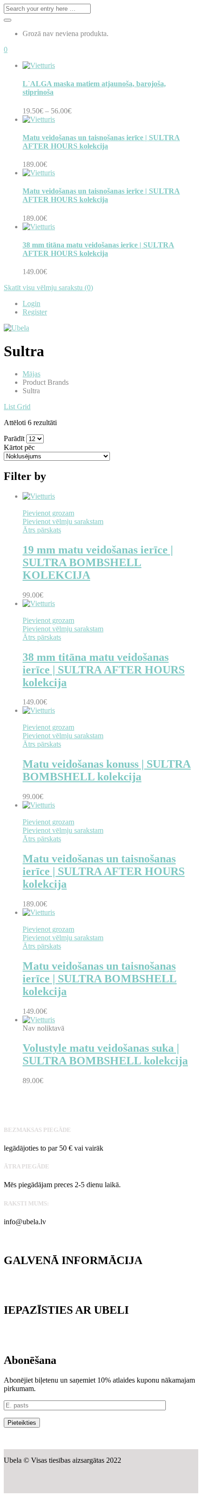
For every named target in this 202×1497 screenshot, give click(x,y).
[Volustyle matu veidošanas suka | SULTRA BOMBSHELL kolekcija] (39, 1020)
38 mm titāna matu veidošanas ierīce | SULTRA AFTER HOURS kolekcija (98, 249)
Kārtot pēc (19, 447)
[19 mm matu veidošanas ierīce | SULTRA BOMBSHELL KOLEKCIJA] (39, 496)
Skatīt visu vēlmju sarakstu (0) (48, 288)
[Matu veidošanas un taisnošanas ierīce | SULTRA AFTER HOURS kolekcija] (39, 805)
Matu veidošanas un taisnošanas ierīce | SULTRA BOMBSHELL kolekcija (100, 978)
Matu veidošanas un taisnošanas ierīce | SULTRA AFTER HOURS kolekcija (101, 142)
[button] (6, 49)
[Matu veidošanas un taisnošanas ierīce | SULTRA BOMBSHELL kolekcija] (39, 912)
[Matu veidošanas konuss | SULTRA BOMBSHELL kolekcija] (39, 710)
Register (35, 312)
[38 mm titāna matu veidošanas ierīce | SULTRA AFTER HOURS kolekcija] (39, 603)
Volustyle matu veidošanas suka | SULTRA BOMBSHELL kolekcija (105, 1054)
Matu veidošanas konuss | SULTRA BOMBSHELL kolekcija (107, 770)
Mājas (31, 374)
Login (31, 303)
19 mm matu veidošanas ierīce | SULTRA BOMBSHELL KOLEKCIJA (98, 562)
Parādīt (14, 438)
